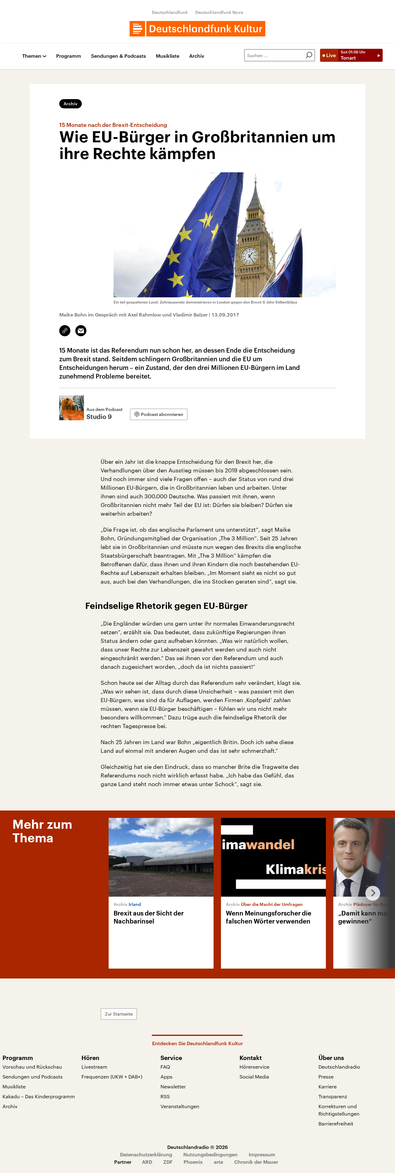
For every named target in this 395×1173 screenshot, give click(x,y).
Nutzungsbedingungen (210, 1154)
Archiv (196, 56)
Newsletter (173, 1086)
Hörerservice (254, 1067)
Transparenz (332, 1096)
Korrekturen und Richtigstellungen (339, 1109)
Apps (166, 1076)
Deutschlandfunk (170, 12)
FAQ (165, 1067)
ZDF (168, 1162)
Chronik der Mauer (256, 1162)
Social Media (254, 1076)
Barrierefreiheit (335, 1123)
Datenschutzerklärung (146, 1154)
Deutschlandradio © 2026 (197, 1147)
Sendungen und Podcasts (32, 1076)
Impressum (262, 1154)
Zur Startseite (119, 1013)
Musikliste (167, 56)
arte (218, 1162)
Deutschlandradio (339, 1067)
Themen (31, 56)
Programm (68, 56)
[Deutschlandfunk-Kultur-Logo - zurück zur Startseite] (197, 28)
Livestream (94, 1067)
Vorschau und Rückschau (32, 1067)
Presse (326, 1076)
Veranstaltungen (179, 1106)
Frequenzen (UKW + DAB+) (111, 1076)
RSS (165, 1096)
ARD (147, 1162)
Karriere (327, 1086)
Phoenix (193, 1162)
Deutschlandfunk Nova (219, 12)
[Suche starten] (308, 55)
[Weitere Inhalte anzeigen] (370, 893)
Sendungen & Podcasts (118, 56)
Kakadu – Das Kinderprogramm (38, 1096)
